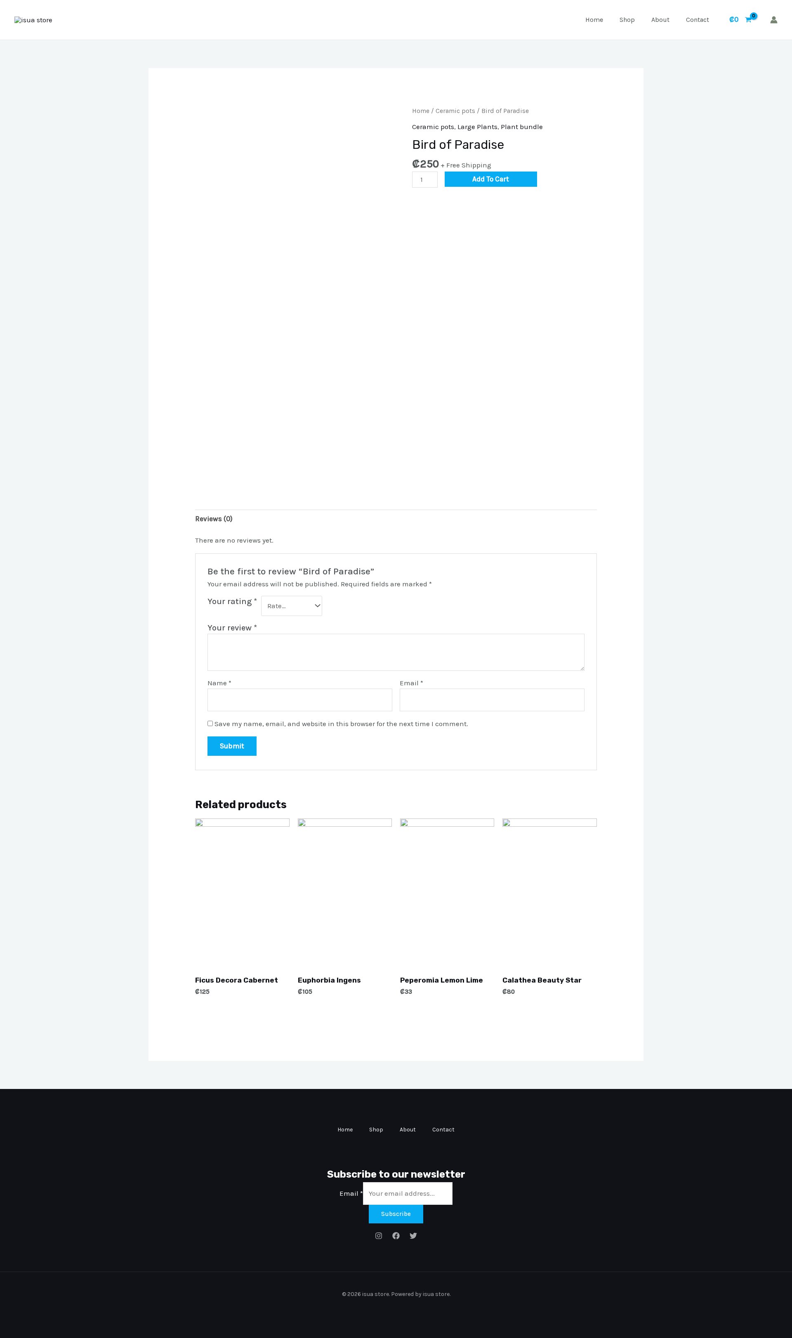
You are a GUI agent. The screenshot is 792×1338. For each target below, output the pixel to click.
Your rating (232, 601)
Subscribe (396, 1214)
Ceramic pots (455, 111)
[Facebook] (396, 1235)
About (660, 20)
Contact (697, 20)
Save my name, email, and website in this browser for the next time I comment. (341, 724)
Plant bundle (522, 126)
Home (594, 20)
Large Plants (477, 126)
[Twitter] (413, 1235)
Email (411, 683)
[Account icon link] (774, 20)
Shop (627, 20)
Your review (232, 628)
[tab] (214, 519)
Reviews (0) (214, 519)
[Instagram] (378, 1235)
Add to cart (490, 179)
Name (219, 683)
